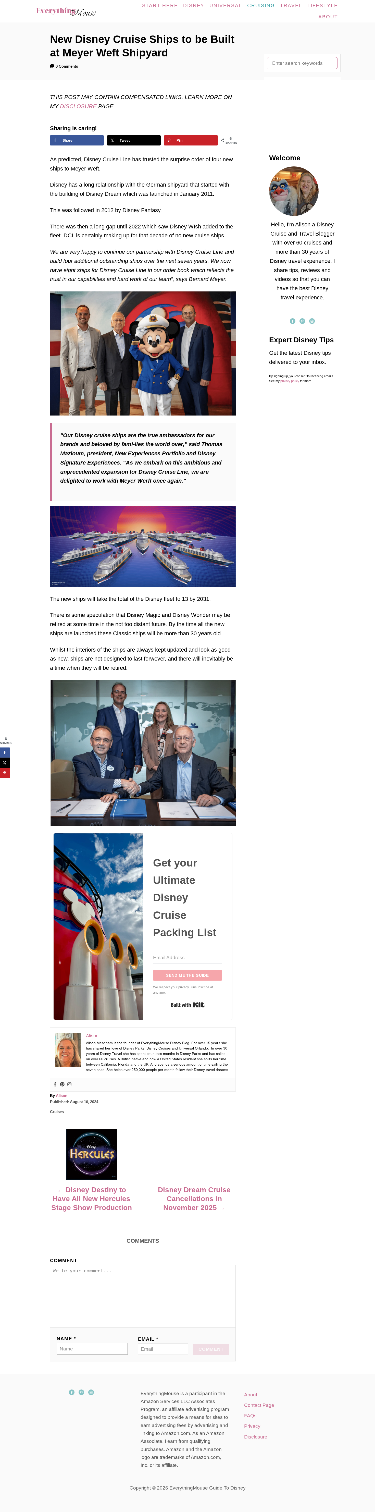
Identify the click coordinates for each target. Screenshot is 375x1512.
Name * (66, 1338)
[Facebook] (55, 1085)
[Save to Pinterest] (5, 773)
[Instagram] (69, 1085)
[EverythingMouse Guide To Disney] (71, 11)
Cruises (57, 1112)
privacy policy (289, 381)
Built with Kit (188, 1004)
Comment (63, 1260)
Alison (61, 1096)
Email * (148, 1339)
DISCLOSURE (79, 106)
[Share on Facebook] (5, 752)
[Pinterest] (62, 1085)
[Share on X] (5, 763)
